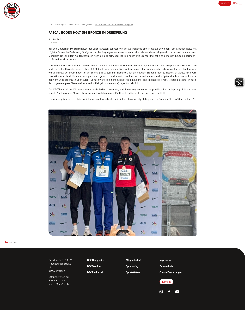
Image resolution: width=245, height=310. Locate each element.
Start (50, 24)
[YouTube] (177, 292)
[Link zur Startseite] (12, 11)
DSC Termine (94, 266)
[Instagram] (161, 292)
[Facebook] (169, 292)
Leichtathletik (74, 24)
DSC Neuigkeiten (96, 260)
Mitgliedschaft (134, 260)
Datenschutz (166, 266)
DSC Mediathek (95, 272)
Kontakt (166, 281)
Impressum (165, 260)
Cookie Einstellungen (171, 272)
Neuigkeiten (87, 24)
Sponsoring (132, 266)
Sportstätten (133, 272)
